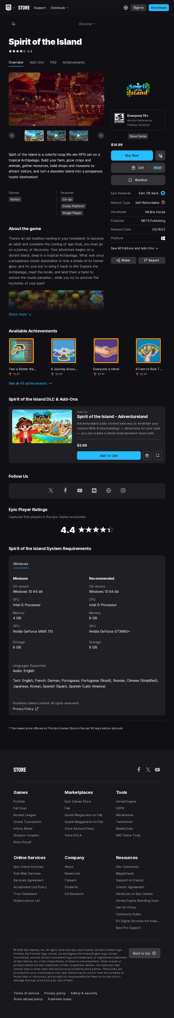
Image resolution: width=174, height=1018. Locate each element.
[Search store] (13, 23)
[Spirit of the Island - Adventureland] (42, 426)
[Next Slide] (101, 135)
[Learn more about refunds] (163, 202)
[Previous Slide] (12, 135)
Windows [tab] (20, 564)
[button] (56, 314)
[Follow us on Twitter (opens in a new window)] (51, 490)
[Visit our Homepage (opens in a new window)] (109, 490)
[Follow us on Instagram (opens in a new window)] (123, 490)
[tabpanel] (87, 612)
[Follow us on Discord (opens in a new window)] (94, 490)
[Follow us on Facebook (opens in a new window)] (65, 490)
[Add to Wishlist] (157, 455)
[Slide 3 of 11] (78, 135)
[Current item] (34, 135)
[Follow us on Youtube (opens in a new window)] (80, 490)
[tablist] (87, 564)
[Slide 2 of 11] (56, 135)
